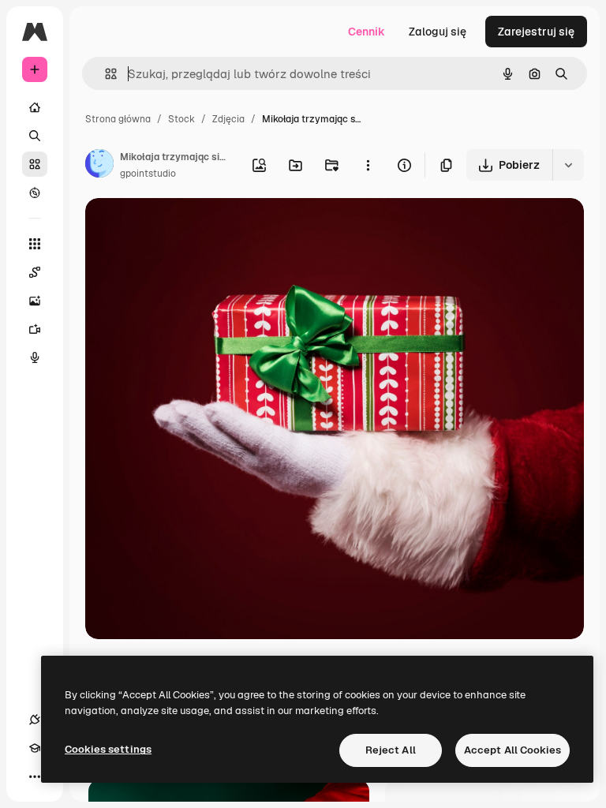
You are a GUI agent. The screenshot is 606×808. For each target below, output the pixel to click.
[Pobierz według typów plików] (568, 165)
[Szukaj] (34, 135)
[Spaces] (34, 272)
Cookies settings (108, 749)
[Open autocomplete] (104, 74)
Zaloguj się (437, 31)
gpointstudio (148, 173)
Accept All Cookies (512, 750)
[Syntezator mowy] (34, 357)
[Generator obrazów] (34, 300)
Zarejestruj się (536, 31)
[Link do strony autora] (99, 165)
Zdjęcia (228, 119)
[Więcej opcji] (367, 165)
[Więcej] (34, 776)
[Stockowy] (34, 164)
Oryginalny (194, 228)
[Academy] (34, 748)
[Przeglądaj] (34, 192)
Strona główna (118, 119)
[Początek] (34, 107)
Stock (181, 119)
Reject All (390, 750)
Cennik (366, 31)
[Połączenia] (34, 719)
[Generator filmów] (34, 329)
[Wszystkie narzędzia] (34, 243)
